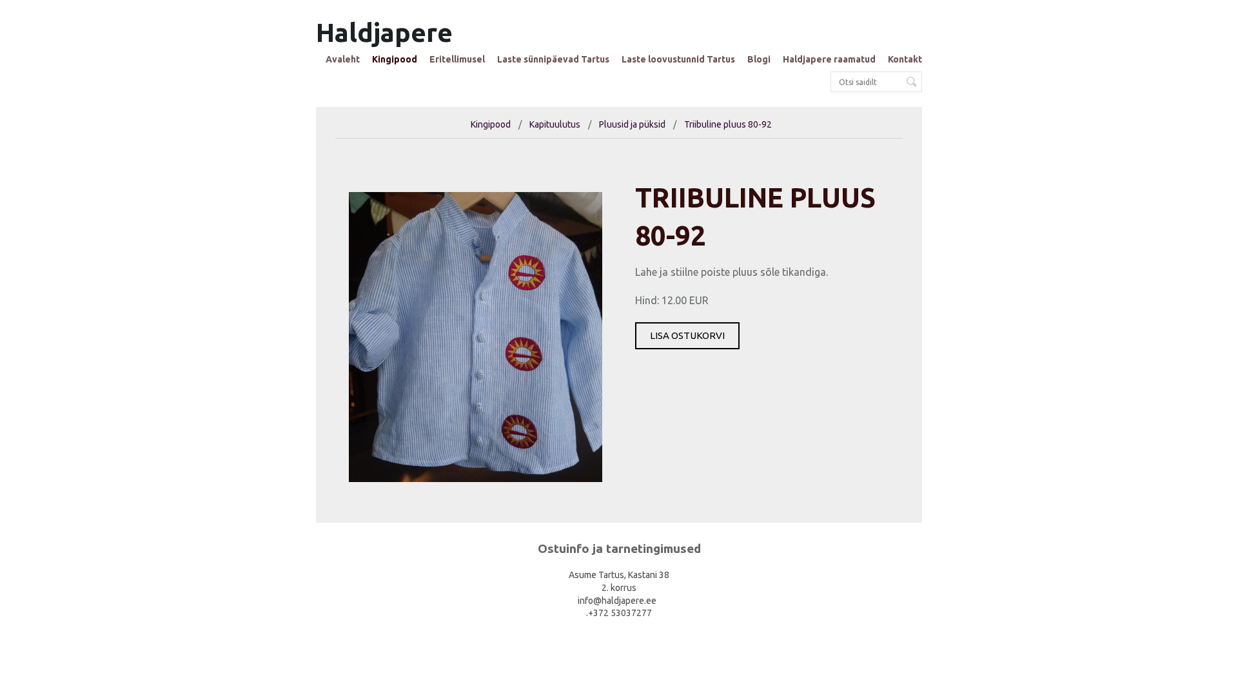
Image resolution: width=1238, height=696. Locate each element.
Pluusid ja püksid (632, 124)
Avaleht (343, 59)
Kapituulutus (554, 124)
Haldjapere (384, 32)
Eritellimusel (457, 59)
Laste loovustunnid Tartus (678, 59)
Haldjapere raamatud (829, 59)
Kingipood (394, 59)
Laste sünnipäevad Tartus (553, 59)
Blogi (759, 59)
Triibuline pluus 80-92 (728, 124)
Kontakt (905, 59)
